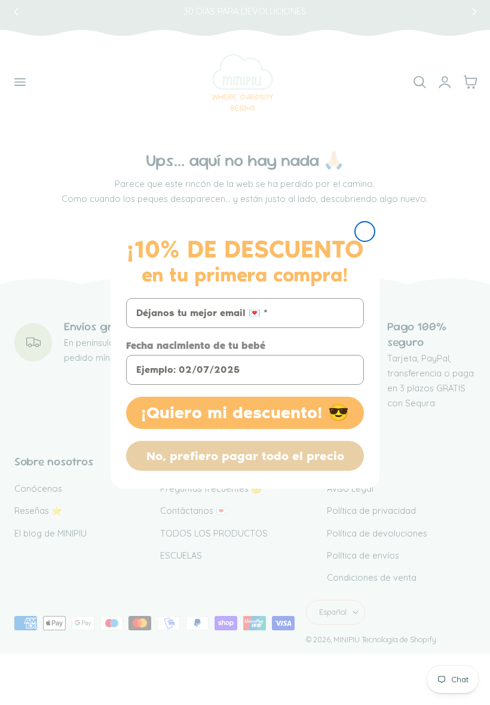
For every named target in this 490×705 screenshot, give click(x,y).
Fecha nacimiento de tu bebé (195, 345)
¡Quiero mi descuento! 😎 (245, 412)
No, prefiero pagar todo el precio (245, 456)
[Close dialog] (365, 231)
